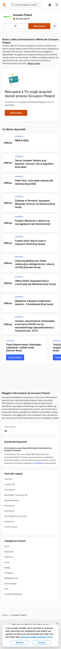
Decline (20, 642)
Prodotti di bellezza (13, 594)
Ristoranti (8, 551)
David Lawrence (11, 500)
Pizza (6, 546)
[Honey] (4, 5)
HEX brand (9, 489)
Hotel (6, 562)
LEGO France (10, 527)
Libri (6, 588)
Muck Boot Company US (15, 495)
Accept (41, 642)
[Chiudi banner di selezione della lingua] (57, 623)
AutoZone (9, 521)
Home (5, 615)
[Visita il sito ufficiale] (54, 26)
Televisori (8, 557)
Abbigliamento (11, 578)
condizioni (38, 463)
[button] (57, 4)
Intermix (8, 479)
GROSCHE (9, 511)
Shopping (8, 573)
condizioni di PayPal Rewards (32, 102)
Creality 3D (9, 484)
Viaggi (7, 567)
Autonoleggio (10, 583)
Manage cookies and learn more (36, 637)
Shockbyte (9, 505)
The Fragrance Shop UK (15, 516)
